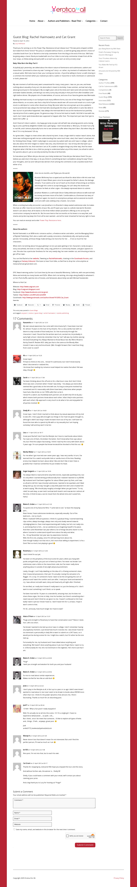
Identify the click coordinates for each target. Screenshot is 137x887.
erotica (31, 313)
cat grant (24, 313)
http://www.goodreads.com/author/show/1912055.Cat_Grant (45, 297)
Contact (103, 21)
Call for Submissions (106, 86)
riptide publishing (63, 313)
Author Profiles (104, 83)
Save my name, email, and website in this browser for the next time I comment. (45, 829)
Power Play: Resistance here (50, 220)
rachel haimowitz (49, 313)
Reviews (102, 111)
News (101, 107)
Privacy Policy (119, 878)
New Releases (104, 104)
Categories (91, 21)
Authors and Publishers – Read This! (64, 21)
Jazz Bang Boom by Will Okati (109, 49)
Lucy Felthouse (20, 43)
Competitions (104, 90)
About (40, 21)
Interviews (102, 100)
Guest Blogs (34, 310)
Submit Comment (85, 845)
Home (32, 21)
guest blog (38, 313)
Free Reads (103, 93)
